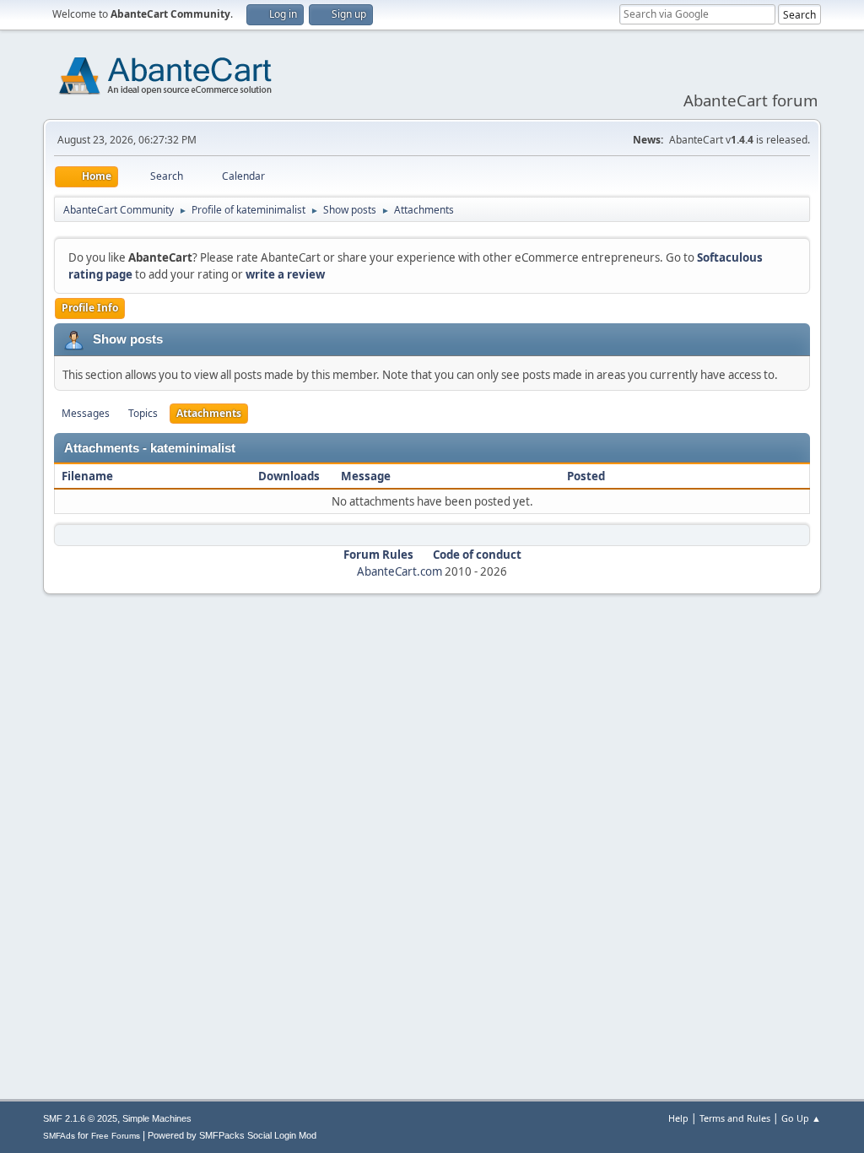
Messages (86, 413)
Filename (89, 476)
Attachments (208, 413)
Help (678, 1118)
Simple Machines (157, 1118)
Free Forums (115, 1135)
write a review (285, 274)
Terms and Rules (734, 1118)
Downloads (289, 476)
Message (366, 476)
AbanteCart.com (399, 571)
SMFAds (59, 1135)
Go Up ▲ (801, 1118)
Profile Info (90, 307)
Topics (143, 413)
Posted (586, 476)
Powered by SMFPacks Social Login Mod (232, 1135)
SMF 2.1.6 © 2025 (80, 1118)
